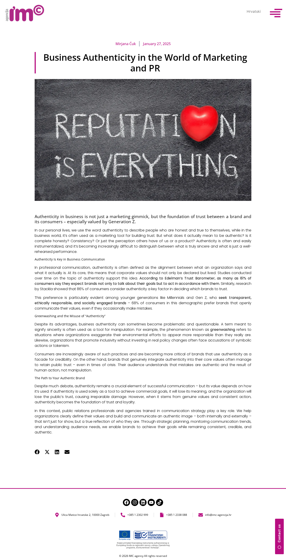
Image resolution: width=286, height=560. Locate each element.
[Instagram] (134, 502)
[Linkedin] (143, 502)
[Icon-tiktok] (159, 502)
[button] (37, 451)
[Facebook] (126, 502)
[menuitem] (253, 11)
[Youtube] (151, 502)
